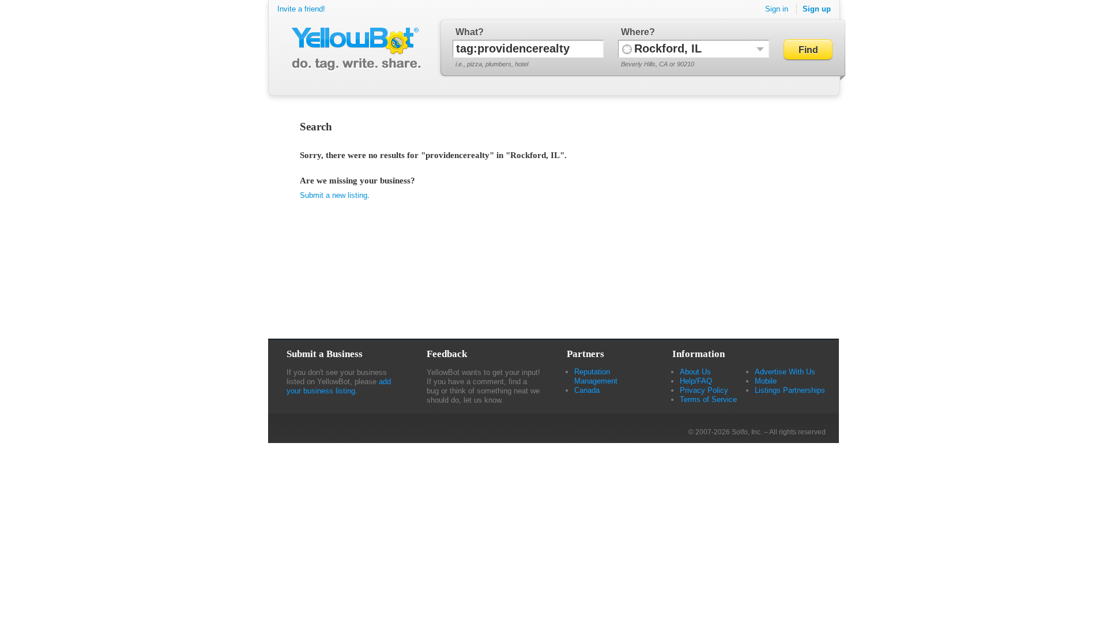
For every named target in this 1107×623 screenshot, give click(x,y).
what (466, 32)
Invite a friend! (301, 9)
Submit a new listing (333, 195)
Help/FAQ (696, 381)
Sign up (817, 9)
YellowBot (353, 49)
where (635, 32)
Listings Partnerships (790, 390)
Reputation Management (595, 376)
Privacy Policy (704, 390)
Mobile (766, 381)
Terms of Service (708, 399)
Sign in (776, 9)
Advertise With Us (785, 371)
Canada (587, 390)
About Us (695, 371)
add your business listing (339, 386)
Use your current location (627, 49)
